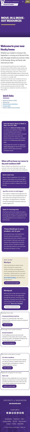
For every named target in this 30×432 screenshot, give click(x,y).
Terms (14, 423)
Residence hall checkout (12, 307)
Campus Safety (7, 421)
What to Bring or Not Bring (10, 104)
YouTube (15, 413)
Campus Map (6, 106)
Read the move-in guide (12, 283)
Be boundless (15, 404)
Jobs (22, 419)
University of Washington (2, 1)
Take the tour (7, 325)
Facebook (7, 413)
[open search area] (22, 1)
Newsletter (21, 423)
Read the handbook (9, 343)
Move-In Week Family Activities (11, 107)
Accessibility (8, 419)
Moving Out (6, 102)
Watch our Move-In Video (10, 100)
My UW (15, 421)
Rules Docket (22, 421)
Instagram (12, 413)
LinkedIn (18, 413)
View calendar (7, 368)
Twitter (10, 413)
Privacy (8, 423)
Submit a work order (9, 386)
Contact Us (16, 419)
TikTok (23, 413)
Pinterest (20, 413)
